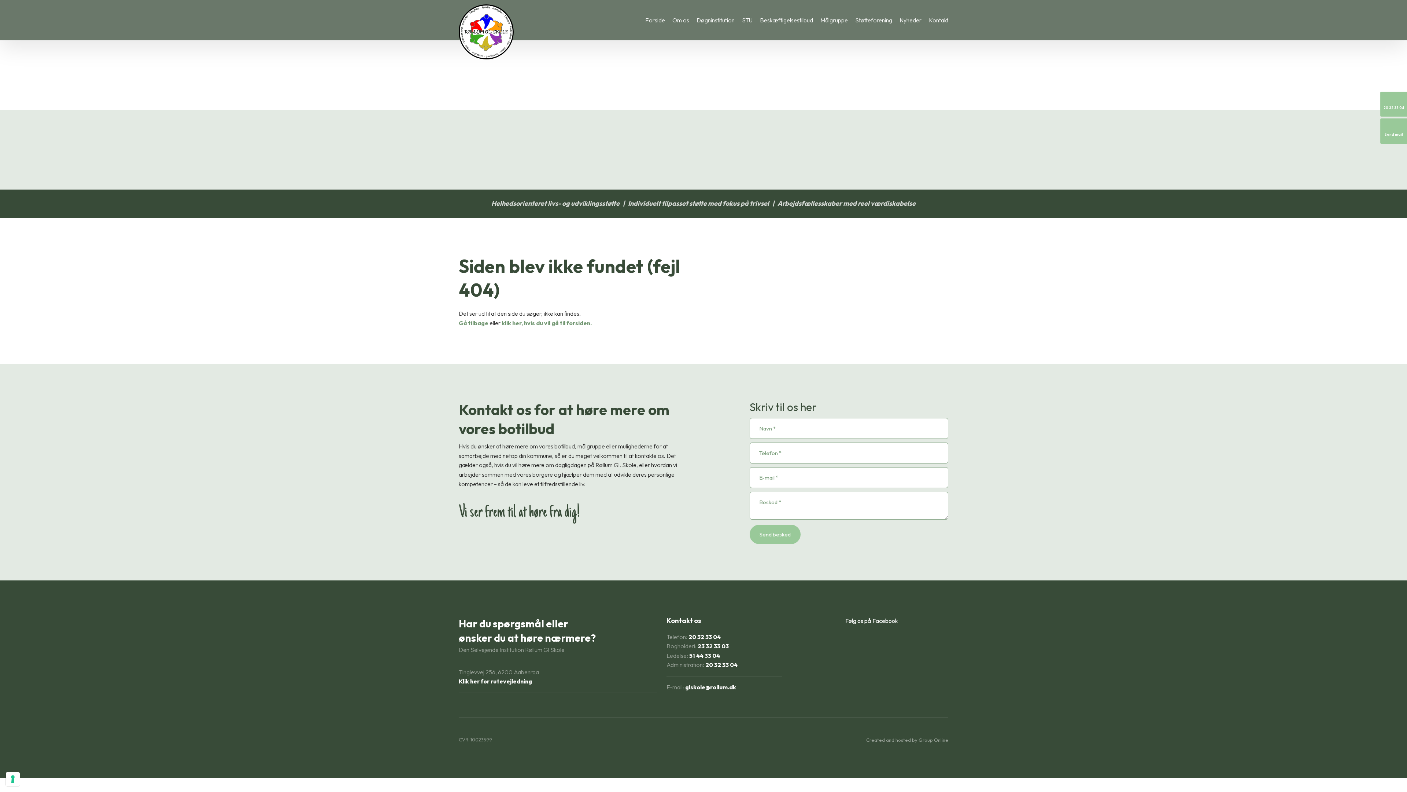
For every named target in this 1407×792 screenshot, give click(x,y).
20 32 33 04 (704, 637)
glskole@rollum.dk (710, 687)
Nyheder (911, 20)
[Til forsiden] (486, 31)
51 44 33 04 (704, 655)
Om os (680, 20)
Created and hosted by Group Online (907, 740)
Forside (655, 20)
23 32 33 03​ (713, 646)
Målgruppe (834, 20)
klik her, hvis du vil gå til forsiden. (547, 323)
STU (747, 20)
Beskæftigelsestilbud (786, 20)
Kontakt (938, 20)
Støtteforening (873, 20)
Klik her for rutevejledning (495, 681)
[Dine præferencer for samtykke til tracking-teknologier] (13, 779)
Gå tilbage (473, 323)
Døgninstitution (716, 20)
